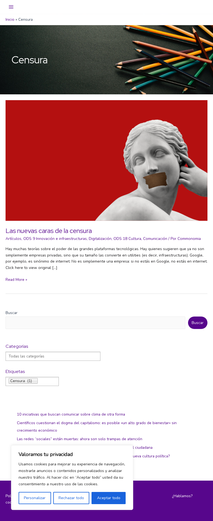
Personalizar (34, 498)
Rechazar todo (71, 498)
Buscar (11, 312)
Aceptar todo (108, 498)
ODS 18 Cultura (127, 238)
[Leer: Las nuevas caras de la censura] (106, 160)
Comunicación (155, 238)
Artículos (13, 238)
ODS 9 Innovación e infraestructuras (55, 238)
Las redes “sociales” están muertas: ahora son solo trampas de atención (79, 439)
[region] (72, 477)
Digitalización (100, 238)
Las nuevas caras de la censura (49, 230)
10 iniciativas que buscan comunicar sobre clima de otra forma (71, 414)
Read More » (16, 280)
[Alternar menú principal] (11, 7)
